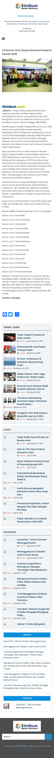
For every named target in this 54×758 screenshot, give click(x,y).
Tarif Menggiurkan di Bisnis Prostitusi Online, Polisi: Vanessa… (32, 597)
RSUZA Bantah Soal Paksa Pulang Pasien (31, 348)
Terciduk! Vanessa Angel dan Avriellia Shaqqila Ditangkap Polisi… (33, 612)
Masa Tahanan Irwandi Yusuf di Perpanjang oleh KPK (33, 463)
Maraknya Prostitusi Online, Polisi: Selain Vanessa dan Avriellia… (32, 582)
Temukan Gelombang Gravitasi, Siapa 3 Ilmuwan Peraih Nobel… (32, 401)
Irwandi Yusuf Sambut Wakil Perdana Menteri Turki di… (32, 388)
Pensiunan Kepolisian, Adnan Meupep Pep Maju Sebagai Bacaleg (33, 506)
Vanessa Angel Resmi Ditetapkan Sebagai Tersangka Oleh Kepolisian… (32, 566)
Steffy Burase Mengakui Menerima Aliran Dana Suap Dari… (32, 491)
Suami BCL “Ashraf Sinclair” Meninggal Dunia (32, 541)
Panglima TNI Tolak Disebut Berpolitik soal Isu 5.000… (32, 415)
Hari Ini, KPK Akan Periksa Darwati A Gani (31, 451)
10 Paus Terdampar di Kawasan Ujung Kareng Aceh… (30, 362)
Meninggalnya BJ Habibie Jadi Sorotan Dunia (31, 553)
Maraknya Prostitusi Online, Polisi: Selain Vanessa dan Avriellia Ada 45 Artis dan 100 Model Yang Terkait (27, 22)
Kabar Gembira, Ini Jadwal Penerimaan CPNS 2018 (32, 520)
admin (22, 341)
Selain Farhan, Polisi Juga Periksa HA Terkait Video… (31, 376)
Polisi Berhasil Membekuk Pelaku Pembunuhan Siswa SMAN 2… (32, 476)
